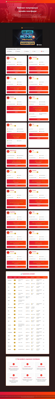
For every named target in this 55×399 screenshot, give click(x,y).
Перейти (16, 72)
